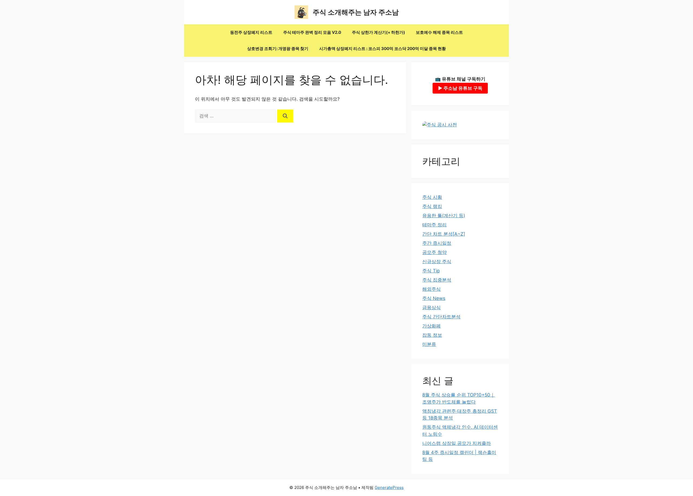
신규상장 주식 (436, 261)
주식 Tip (431, 270)
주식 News (433, 298)
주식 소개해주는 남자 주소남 (356, 12)
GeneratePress (389, 487)
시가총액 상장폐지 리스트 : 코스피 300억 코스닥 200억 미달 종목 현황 (382, 48)
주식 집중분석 (436, 280)
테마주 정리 (434, 224)
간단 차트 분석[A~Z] (443, 234)
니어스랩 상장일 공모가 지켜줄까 (456, 443)
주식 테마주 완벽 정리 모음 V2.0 (312, 32)
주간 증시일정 (436, 243)
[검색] (285, 116)
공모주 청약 (434, 252)
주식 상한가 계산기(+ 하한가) (378, 32)
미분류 (429, 344)
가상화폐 (431, 326)
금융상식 (431, 307)
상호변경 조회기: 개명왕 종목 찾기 (277, 48)
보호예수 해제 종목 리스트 (439, 32)
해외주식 (431, 289)
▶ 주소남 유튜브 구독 (460, 88)
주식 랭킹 (432, 206)
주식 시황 (432, 197)
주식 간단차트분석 (441, 316)
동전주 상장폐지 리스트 (251, 32)
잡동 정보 (432, 335)
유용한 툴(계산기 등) (443, 215)
